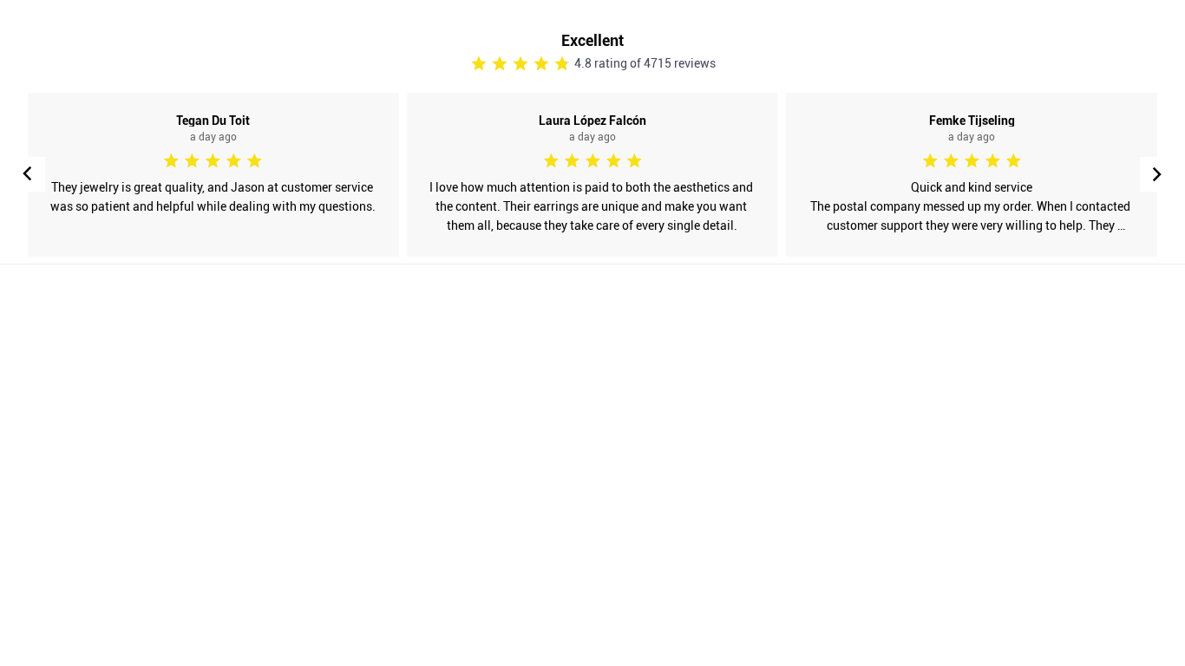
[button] (1157, 174)
